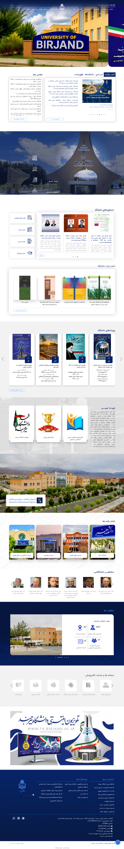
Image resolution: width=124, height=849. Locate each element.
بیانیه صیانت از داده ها (106, 808)
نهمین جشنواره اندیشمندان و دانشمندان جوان (51, 366)
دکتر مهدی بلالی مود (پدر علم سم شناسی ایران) (53, 592)
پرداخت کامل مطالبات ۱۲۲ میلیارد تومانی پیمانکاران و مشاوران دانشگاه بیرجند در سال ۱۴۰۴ (63, 82)
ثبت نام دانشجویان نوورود (105, 791)
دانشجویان (34, 9)
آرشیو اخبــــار (55, 119)
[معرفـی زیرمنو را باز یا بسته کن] (107, 9)
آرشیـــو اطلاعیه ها (19, 119)
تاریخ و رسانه (24, 302)
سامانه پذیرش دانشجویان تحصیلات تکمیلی (53, 695)
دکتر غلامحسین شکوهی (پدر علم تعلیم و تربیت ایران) (35, 593)
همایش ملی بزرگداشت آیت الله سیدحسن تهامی (104, 366)
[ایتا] (14, 818)
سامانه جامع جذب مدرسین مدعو (103, 788)
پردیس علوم (48, 555)
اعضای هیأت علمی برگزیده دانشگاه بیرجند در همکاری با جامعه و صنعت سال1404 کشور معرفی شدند (101, 238)
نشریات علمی (21, 230)
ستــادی (99, 74)
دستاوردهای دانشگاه (104, 210)
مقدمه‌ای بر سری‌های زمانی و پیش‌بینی (74, 302)
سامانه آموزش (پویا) (35, 694)
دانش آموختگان (21, 253)
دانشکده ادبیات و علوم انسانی (22, 555)
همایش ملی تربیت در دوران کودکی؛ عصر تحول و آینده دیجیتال (22, 366)
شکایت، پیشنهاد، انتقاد (106, 812)
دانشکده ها (88, 9)
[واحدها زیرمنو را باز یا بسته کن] (76, 9)
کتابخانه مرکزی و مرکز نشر (105, 798)
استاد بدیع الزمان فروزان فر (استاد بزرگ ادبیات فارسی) (18, 592)
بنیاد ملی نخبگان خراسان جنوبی (77, 790)
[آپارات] (18, 818)
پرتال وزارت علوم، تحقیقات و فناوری (51, 790)
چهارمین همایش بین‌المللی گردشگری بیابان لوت (75, 366)
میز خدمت (46, 9)
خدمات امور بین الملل (106, 694)
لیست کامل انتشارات (20, 310)
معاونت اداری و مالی (104, 621)
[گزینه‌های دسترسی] (117, 842)
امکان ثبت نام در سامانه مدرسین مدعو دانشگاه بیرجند (26, 101)
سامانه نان (83, 794)
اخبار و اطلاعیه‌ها (103, 5)
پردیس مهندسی (102, 555)
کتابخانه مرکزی (88, 694)
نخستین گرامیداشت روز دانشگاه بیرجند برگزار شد (63, 106)
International (54, 9)
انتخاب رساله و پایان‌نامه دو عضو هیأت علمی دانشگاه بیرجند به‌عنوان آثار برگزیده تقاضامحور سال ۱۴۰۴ (63, 87)
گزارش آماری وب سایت (106, 805)
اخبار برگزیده (110, 74)
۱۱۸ (74, 9)
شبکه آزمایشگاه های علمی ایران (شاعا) (50, 797)
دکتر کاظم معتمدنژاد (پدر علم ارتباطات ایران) (88, 592)
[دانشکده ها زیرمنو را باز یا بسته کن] (83, 9)
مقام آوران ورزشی (48, 437)
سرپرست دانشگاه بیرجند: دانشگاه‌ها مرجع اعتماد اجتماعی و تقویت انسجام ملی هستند (63, 101)
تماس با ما (27, 9)
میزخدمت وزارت (81, 797)
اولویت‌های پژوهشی (20, 218)
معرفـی (111, 9)
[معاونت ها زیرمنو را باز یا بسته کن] (92, 9)
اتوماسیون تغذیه (18, 694)
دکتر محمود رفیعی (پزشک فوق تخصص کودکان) (106, 592)
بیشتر (41, 256)
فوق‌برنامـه (78, 74)
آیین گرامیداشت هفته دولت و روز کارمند (29, 94)
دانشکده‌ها (89, 74)
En (108, 5)
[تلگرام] (23, 818)
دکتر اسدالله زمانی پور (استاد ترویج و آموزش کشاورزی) (71, 593)
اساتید (40, 9)
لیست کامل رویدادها (16, 390)
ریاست (104, 9)
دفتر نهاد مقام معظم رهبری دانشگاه (51, 794)
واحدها (80, 9)
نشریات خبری (21, 242)
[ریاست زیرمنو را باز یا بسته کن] (101, 9)
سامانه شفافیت (108, 801)
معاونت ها (96, 9)
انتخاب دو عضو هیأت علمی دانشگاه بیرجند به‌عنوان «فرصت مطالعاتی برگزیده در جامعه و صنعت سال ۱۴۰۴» (63, 93)
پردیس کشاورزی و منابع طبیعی (75, 555)
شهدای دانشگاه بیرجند (21, 437)
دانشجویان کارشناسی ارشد (105, 794)
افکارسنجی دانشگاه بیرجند (105, 784)
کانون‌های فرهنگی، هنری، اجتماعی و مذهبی (75, 438)
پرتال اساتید (70, 694)
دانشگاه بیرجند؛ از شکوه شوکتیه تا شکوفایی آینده (64, 97)
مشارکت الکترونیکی (55, 801)
